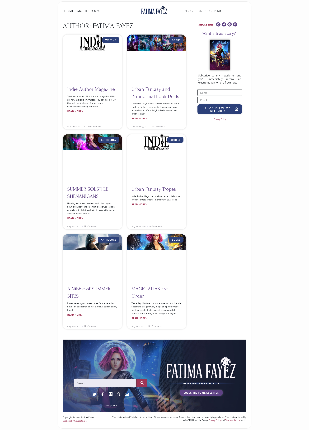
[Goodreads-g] (119, 394)
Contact (216, 11)
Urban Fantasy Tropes (153, 189)
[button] (218, 24)
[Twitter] (94, 394)
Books (96, 11)
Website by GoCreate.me (75, 421)
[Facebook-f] (102, 394)
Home (69, 11)
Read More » (75, 111)
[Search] (141, 383)
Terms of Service (232, 420)
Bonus (201, 11)
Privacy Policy (110, 405)
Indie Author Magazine (91, 89)
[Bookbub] (111, 394)
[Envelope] (127, 394)
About (82, 11)
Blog (188, 11)
